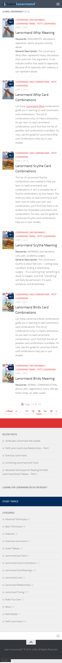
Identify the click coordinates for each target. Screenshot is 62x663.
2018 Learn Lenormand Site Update (22, 440)
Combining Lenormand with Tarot (21, 462)
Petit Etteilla (11, 614)
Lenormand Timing (25, 23)
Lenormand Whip (35, 106)
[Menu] (58, 4)
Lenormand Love (13, 577)
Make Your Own (13, 599)
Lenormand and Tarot (16, 555)
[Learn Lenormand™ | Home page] (24, 4)
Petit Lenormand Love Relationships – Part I (27, 448)
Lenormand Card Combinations (32, 82)
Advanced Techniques (16, 519)
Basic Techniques (13, 526)
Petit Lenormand (46, 23)
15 (51, 411)
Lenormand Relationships (18, 585)
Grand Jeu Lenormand (16, 455)
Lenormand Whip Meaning (34, 33)
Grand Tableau (12, 548)
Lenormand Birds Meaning (35, 378)
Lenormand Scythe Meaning (36, 245)
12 (32, 411)
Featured (9, 533)
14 (45, 411)
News (8, 606)
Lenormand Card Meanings (30, 20)
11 (26, 411)
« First (9, 411)
